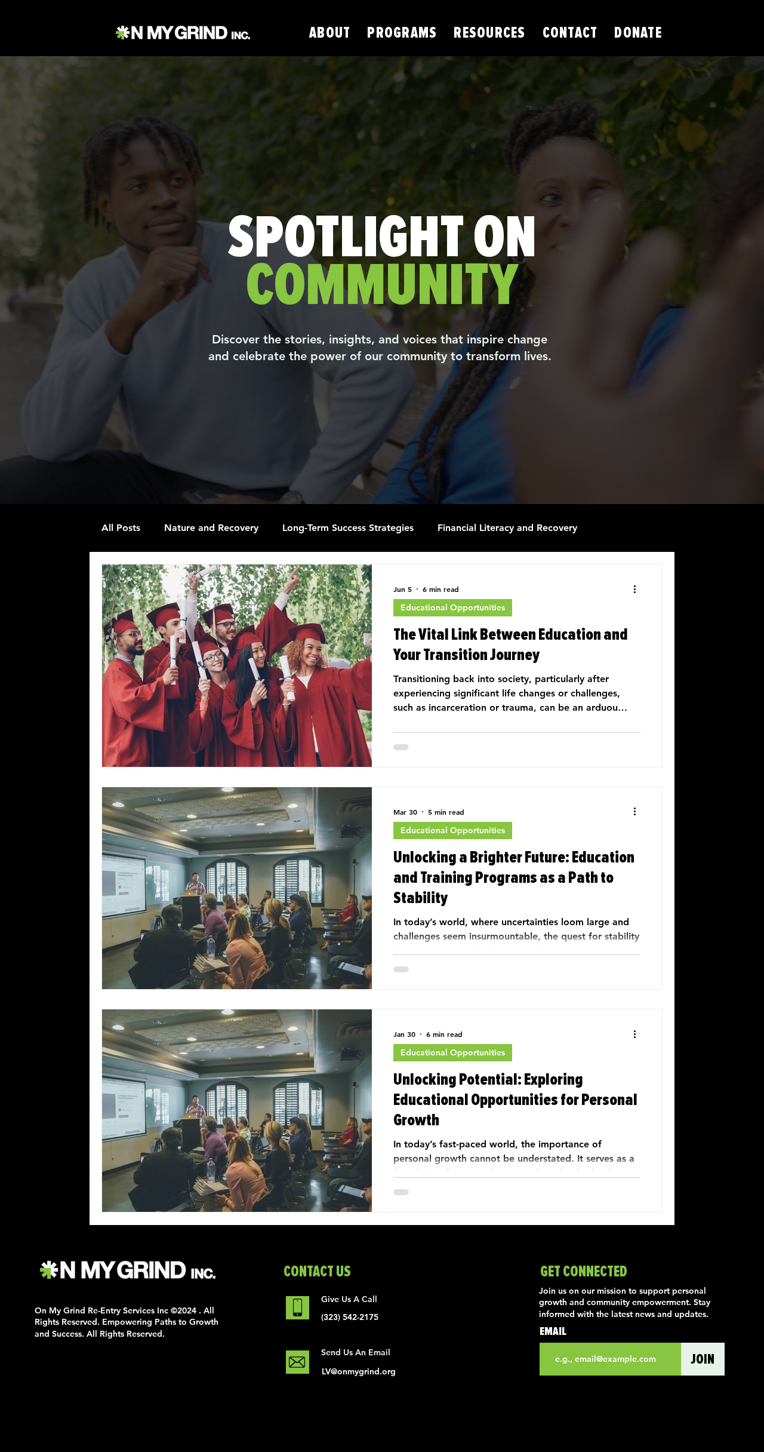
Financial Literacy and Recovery (507, 527)
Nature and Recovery (211, 527)
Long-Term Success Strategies (348, 527)
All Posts (120, 527)
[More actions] (638, 589)
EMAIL (553, 1331)
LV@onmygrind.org (359, 1371)
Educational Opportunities (453, 607)
